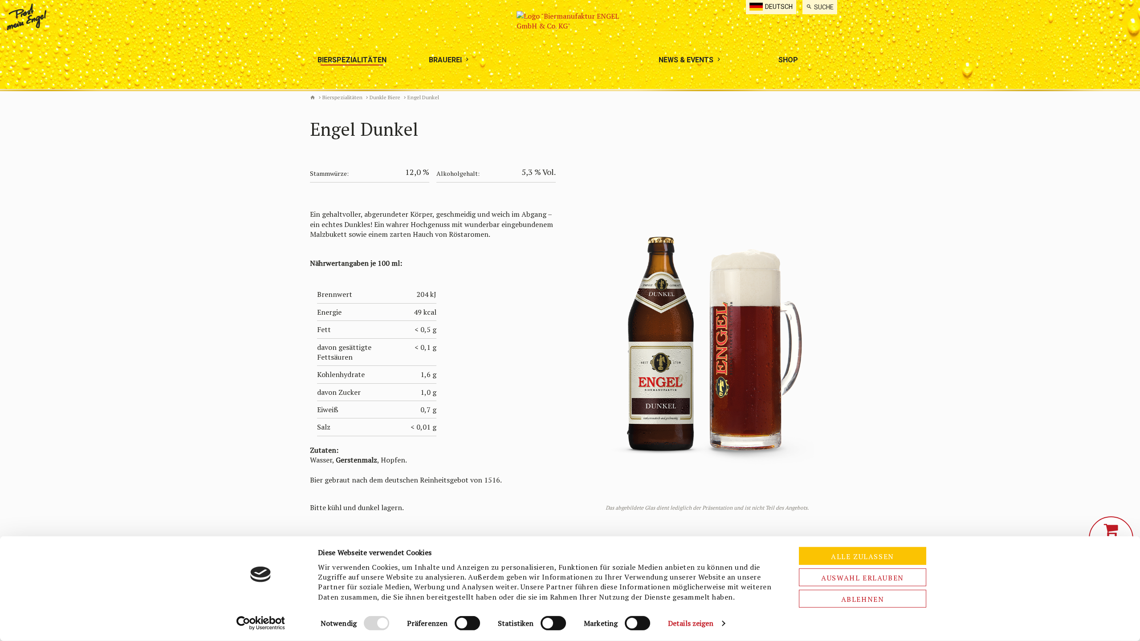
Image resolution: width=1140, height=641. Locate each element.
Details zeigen (690, 623)
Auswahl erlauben (862, 578)
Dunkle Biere (385, 97)
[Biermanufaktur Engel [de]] (570, 44)
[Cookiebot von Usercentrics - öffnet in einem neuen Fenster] (261, 623)
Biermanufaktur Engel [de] (312, 97)
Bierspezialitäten (342, 97)
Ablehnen (862, 599)
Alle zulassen (862, 556)
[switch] (467, 623)
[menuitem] (820, 7)
